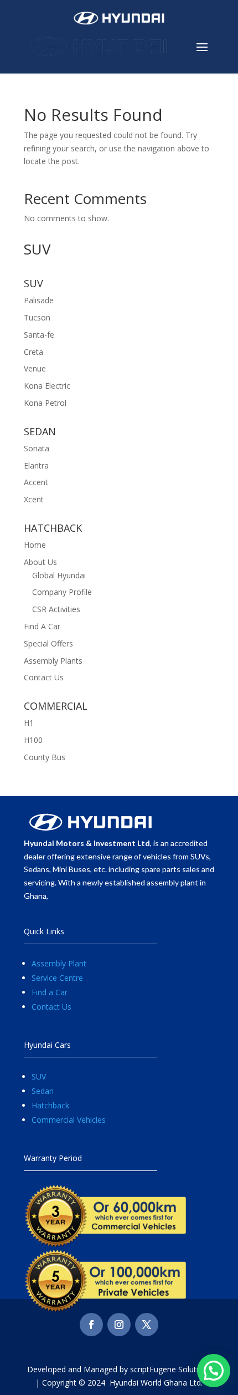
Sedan (43, 1091)
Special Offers (48, 643)
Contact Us (44, 677)
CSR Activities (56, 609)
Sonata (36, 448)
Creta (33, 352)
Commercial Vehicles (69, 1119)
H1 (29, 722)
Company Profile (62, 592)
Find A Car (42, 626)
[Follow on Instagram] (119, 1324)
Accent (36, 482)
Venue (35, 368)
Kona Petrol (45, 403)
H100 (33, 740)
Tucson (37, 317)
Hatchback (50, 1105)
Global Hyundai (59, 575)
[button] (213, 1370)
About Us (40, 562)
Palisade (39, 300)
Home (35, 544)
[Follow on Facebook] (91, 1324)
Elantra (36, 465)
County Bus (44, 757)
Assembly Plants (53, 660)
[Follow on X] (146, 1324)
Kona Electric (47, 385)
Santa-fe (39, 334)
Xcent (34, 499)
